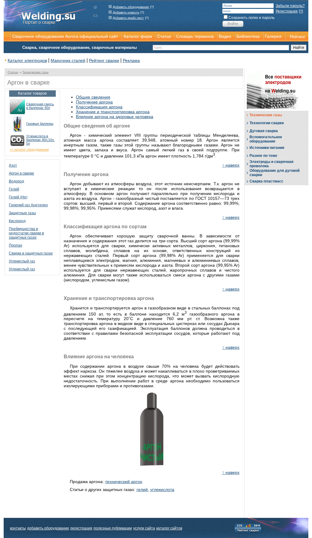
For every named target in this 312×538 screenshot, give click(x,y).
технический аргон (123, 481)
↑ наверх (230, 165)
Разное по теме (263, 155)
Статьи (13, 72)
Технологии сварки (267, 123)
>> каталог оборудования (29, 149)
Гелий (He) (18, 197)
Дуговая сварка (264, 131)
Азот (13, 165)
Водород (16, 181)
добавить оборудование (48, 528)
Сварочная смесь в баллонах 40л (40, 106)
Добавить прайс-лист (128, 18)
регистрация (81, 528)
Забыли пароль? (290, 6)
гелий (142, 489)
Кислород (17, 221)
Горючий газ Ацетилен (28, 205)
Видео (225, 36)
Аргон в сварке (21, 173)
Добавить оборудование (131, 7)
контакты (18, 528)
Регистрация (287, 11)
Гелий (14, 189)
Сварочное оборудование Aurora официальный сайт (65, 36)
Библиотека (248, 36)
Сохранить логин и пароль (252, 18)
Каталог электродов (27, 60)
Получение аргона (94, 101)
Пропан (15, 245)
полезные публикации (113, 528)
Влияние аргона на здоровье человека (114, 116)
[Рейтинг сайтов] (248, 527)
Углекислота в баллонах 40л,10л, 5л (40, 139)
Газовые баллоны (39, 123)
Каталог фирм (138, 36)
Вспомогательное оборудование (266, 139)
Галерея (273, 36)
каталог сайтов (169, 528)
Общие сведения (93, 97)
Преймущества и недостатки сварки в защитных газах (26, 233)
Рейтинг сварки (104, 60)
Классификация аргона (99, 106)
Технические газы (35, 72)
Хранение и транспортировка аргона (113, 111)
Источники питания (267, 148)
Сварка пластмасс (266, 181)
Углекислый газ (22, 261)
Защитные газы (22, 213)
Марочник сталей (68, 60)
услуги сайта (144, 528)
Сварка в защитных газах (31, 253)
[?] (152, 7)
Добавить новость (126, 12)
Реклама (131, 60)
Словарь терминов (195, 36)
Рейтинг (297, 36)
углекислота (162, 489)
